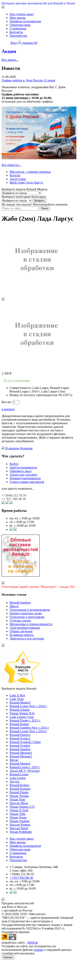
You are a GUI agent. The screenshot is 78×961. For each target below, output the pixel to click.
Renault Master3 (20, 702)
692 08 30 (14, 499)
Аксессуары (18, 179)
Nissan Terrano (19, 796)
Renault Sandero (20, 602)
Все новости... (11, 165)
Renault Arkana (19, 709)
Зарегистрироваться (23, 467)
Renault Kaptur (19, 724)
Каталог (15, 175)
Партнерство (18, 35)
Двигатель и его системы (27, 638)
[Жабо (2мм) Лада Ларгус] (37, 295)
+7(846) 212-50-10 (22, 874)
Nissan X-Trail (19, 810)
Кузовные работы (22, 635)
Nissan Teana (18, 817)
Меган (14, 760)
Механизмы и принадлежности (31, 624)
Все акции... (10, 59)
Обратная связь (20, 25)
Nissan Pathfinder (21, 831)
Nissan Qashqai (19, 821)
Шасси (14, 606)
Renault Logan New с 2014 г (28, 731)
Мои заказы (18, 17)
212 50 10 (14, 495)
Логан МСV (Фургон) (25, 770)
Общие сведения (21, 631)
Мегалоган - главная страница (30, 171)
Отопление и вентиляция (27, 617)
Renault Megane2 (21, 756)
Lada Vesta (17, 699)
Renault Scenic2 (20, 738)
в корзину (8, 409)
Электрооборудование (25, 627)
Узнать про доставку (24, 474)
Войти (14, 464)
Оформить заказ (20, 471)
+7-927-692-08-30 (21, 877)
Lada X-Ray (17, 695)
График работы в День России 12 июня (28, 80)
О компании (18, 28)
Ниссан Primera (20, 824)
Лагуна (14, 781)
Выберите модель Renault (19, 688)
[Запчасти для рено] (15, 529)
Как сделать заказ (21, 14)
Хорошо (8, 957)
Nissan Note (17, 799)
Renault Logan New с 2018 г (28, 706)
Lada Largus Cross (22, 717)
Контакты (16, 32)
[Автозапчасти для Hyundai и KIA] (3, 645)
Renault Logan (19, 774)
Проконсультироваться (25, 478)
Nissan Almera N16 (22, 713)
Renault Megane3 (21, 752)
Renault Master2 (20, 763)
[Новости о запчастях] (11, 529)
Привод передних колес (26, 613)
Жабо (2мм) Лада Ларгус (26, 182)
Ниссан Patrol (19, 828)
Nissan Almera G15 (22, 806)
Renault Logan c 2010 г (25, 767)
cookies (38, 949)
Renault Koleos (19, 785)
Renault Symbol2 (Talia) (25, 742)
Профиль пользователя (25, 21)
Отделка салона (20, 620)
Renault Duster (19, 792)
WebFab (32, 942)
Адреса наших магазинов (27, 481)
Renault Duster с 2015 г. (25, 720)
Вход (14, 42)
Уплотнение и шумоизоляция (30, 609)
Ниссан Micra (19, 803)
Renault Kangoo (20, 788)
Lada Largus (18, 778)
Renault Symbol (20, 745)
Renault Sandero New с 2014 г (29, 727)
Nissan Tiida (17, 814)
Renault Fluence (20, 735)
